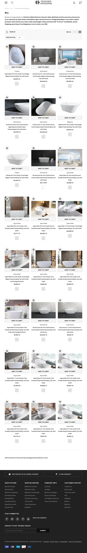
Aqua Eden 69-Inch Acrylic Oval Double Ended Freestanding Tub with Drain (70, 279)
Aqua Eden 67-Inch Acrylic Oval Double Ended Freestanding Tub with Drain (44, 279)
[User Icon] (74, 3)
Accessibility (64, 541)
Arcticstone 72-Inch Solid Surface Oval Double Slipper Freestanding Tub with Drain (70, 76)
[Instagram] (17, 519)
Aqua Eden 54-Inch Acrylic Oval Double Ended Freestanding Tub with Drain (44, 380)
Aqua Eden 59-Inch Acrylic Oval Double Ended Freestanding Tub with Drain (17, 228)
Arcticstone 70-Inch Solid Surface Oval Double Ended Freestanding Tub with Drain (43, 127)
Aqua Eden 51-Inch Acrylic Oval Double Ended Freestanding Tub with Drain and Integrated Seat (17, 330)
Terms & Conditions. (75, 541)
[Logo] (44, 2)
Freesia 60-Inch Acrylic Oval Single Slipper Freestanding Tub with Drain (17, 176)
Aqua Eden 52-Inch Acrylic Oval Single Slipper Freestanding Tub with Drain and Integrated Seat (17, 279)
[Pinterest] (23, 519)
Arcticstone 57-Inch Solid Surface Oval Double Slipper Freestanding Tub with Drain (43, 76)
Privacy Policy (54, 541)
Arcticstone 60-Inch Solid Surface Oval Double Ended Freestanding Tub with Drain (43, 177)
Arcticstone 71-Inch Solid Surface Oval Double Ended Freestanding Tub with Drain (70, 330)
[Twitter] (12, 519)
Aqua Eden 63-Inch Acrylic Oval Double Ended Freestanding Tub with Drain (17, 431)
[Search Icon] (12, 3)
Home (7, 8)
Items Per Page (10, 37)
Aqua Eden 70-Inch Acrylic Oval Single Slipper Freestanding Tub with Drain (70, 227)
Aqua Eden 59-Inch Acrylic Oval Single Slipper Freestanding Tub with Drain (17, 75)
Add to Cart (17, 67)
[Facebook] (7, 519)
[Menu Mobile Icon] (6, 2)
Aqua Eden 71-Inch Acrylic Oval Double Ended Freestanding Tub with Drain (17, 380)
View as (68, 32)
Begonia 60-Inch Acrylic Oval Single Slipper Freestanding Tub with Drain (70, 126)
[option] (24, 474)
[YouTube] (28, 519)
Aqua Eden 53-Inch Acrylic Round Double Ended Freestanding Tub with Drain (70, 177)
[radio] (17, 83)
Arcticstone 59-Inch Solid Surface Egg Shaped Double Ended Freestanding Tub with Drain (17, 127)
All (11, 8)
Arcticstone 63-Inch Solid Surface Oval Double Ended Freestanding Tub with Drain (43, 330)
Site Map (46, 541)
